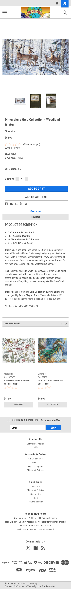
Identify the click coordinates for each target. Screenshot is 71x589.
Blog (36, 498)
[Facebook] (6, 203)
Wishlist (35, 462)
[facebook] (36, 548)
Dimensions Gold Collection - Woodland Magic (17, 382)
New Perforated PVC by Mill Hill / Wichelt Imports (35, 518)
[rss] (43, 548)
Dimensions (8, 374)
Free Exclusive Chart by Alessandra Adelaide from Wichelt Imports (35, 522)
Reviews (35, 216)
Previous (4, 56)
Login (30, 466)
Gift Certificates (35, 459)
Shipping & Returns (35, 470)
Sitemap (33, 583)
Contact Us (35, 494)
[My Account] (57, 3)
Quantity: (9, 179)
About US (35, 486)
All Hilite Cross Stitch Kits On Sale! (35, 526)
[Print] (16, 203)
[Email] (11, 203)
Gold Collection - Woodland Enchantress (50, 382)
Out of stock (52, 404)
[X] (21, 203)
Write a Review (12, 148)
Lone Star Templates (46, 586)
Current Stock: (13, 169)
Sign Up (39, 466)
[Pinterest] (26, 203)
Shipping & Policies (35, 490)
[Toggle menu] (4, 12)
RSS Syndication (35, 502)
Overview (35, 211)
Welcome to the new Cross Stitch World (35, 529)
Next (66, 56)
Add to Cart (18, 404)
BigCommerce (20, 586)
